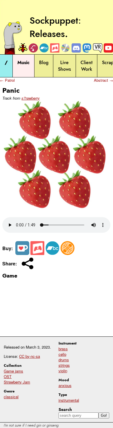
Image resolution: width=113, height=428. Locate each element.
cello (62, 354)
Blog (43, 62)
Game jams (13, 371)
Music (23, 62)
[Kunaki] (65, 48)
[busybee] (23, 48)
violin (63, 370)
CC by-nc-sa (29, 356)
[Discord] (76, 48)
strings (64, 365)
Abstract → (103, 80)
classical (11, 396)
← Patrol (7, 80)
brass (63, 348)
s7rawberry (30, 98)
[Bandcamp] (44, 48)
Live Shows (64, 65)
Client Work (86, 65)
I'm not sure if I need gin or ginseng (31, 425)
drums (64, 359)
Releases (47, 33)
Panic (11, 90)
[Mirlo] (33, 48)
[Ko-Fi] (22, 253)
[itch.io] (55, 48)
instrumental (69, 400)
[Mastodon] (87, 48)
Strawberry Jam (17, 382)
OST (8, 376)
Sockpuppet (54, 20)
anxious (65, 385)
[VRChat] (98, 48)
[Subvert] (67, 253)
